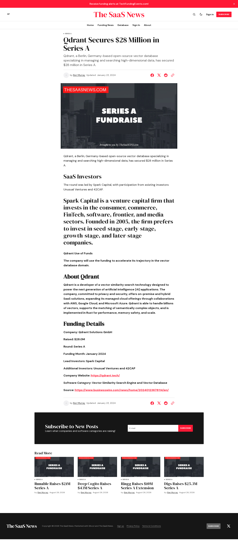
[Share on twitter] (159, 75)
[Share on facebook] (153, 75)
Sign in (210, 14)
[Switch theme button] (201, 14)
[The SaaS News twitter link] (229, 526)
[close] (234, 3)
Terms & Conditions (151, 526)
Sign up (120, 526)
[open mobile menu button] (8, 14)
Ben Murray (79, 75)
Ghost (92, 526)
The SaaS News (106, 526)
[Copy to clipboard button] (172, 75)
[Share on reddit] (165, 75)
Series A (68, 33)
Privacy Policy (133, 526)
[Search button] (194, 14)
